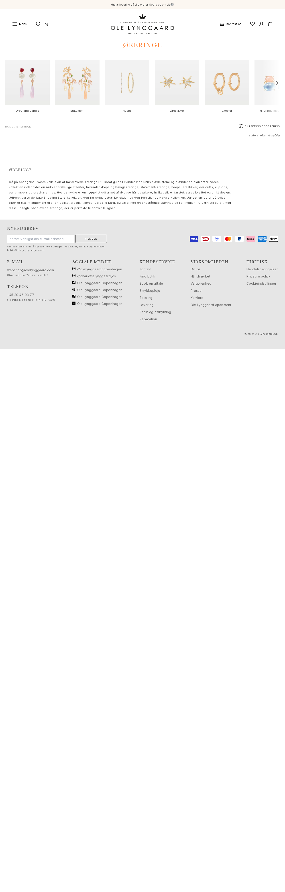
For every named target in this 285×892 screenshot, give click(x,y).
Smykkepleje (150, 290)
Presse (196, 290)
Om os (196, 269)
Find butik (147, 276)
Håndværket (200, 276)
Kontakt (145, 269)
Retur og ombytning (155, 312)
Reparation (148, 319)
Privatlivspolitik (258, 276)
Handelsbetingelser (262, 269)
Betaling (146, 298)
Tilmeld (91, 238)
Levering (147, 305)
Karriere (197, 298)
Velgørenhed (201, 283)
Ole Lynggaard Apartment (211, 305)
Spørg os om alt (159, 4)
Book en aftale (151, 283)
